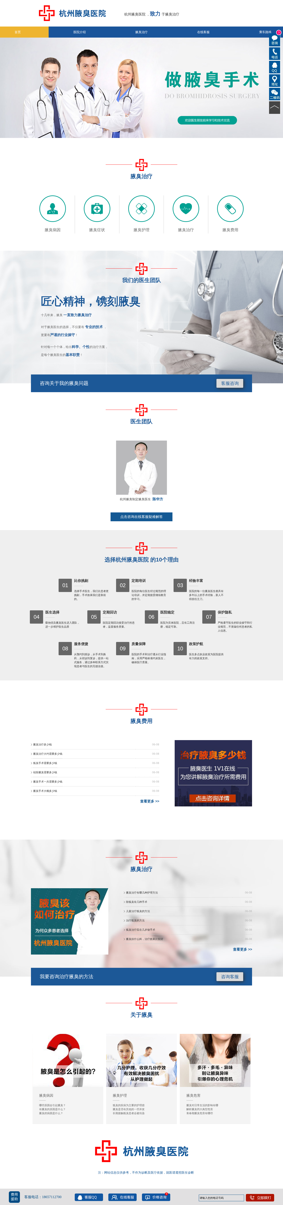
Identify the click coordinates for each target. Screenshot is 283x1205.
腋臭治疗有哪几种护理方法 (142, 892)
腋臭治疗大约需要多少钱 (47, 753)
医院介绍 (79, 32)
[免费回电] (274, 53)
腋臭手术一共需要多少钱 (47, 781)
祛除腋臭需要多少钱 (45, 772)
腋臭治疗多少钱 (42, 744)
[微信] (274, 93)
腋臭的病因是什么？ (51, 1113)
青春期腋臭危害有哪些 (199, 1113)
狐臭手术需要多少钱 (45, 763)
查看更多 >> (149, 801)
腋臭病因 (53, 230)
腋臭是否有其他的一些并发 (129, 1109)
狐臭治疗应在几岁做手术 (140, 929)
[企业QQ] (274, 66)
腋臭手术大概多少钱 (45, 791)
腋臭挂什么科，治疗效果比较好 (144, 939)
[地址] (274, 80)
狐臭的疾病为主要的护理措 (129, 1105)
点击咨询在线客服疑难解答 (141, 517)
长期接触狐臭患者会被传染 (129, 1113)
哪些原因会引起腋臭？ (52, 1105)
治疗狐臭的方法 (135, 920)
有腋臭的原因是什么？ (52, 1109)
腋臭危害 (193, 1095)
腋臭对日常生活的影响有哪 (202, 1105)
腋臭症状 (97, 230)
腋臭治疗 (141, 32)
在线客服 (203, 32)
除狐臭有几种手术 (136, 901)
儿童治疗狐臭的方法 (138, 911)
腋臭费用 (230, 230)
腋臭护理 (141, 230)
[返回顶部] (274, 107)
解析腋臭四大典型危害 (199, 1109)
